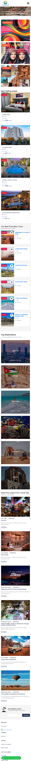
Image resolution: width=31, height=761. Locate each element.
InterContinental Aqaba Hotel (11, 212)
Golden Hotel (6, 114)
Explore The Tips (8, 78)
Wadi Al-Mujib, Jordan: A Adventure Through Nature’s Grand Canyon (15, 624)
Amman (3, 520)
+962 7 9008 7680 (7, 730)
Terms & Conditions (6, 744)
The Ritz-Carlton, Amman (9, 180)
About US (3, 736)
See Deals (6, 32)
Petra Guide (4, 555)
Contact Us (4, 726)
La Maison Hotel (6, 147)
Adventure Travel (6, 587)
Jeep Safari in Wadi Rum (8, 659)
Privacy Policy (4, 747)
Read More (4, 527)
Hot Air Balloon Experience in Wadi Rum (13, 694)
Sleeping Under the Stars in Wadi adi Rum (14, 589)
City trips (3, 518)
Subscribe (26, 715)
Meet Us (6, 55)
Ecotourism (4, 553)
